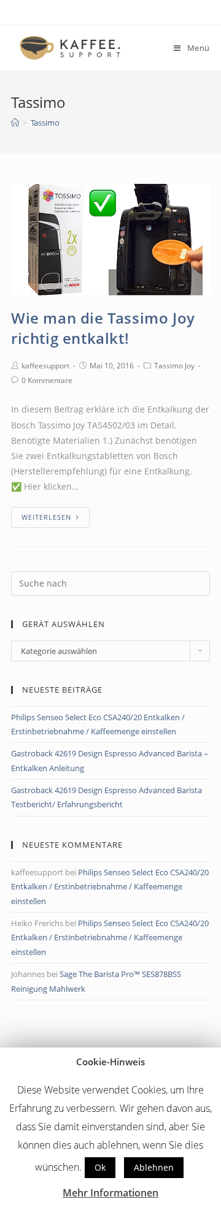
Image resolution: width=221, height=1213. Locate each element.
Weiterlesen (46, 517)
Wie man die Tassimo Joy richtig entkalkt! (103, 328)
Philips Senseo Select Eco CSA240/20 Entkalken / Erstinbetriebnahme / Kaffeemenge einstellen (110, 887)
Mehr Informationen (110, 1193)
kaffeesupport (45, 365)
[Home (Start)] (15, 122)
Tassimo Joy (174, 365)
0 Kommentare (46, 380)
